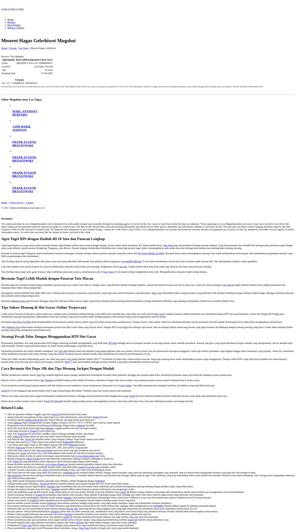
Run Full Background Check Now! (34, 59)
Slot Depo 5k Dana (21, 322)
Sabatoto (17, 422)
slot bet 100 (72, 508)
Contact (29, 202)
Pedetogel (67, 442)
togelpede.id (69, 472)
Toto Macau (228, 285)
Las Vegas (23, 48)
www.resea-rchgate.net (56, 464)
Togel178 (56, 414)
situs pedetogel (14, 475)
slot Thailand (47, 380)
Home (10, 19)
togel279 (5, 390)
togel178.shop (33, 458)
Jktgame (80, 522)
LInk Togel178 (130, 396)
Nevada (13, 48)
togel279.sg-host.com (88, 467)
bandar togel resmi (34, 420)
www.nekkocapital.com (87, 456)
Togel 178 (47, 469)
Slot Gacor (159, 314)
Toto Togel (168, 245)
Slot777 (68, 362)
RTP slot (113, 343)
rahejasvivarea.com (20, 301)
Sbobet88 (158, 506)
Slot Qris (41, 375)
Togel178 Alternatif (53, 401)
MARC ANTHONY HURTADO (24, 113)
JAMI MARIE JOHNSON (21, 128)
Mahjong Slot (13, 327)
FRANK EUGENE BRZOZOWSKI (24, 143)
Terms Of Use (16, 202)
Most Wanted (13, 25)
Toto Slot (62, 351)
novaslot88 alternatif (132, 261)
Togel (23, 453)
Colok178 (124, 492)
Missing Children (15, 28)
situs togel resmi (44, 450)
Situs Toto (157, 293)
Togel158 (22, 433)
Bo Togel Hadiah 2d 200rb (151, 253)
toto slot (123, 266)
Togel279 (34, 431)
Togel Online (125, 385)
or (12, 9)
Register (11, 22)
